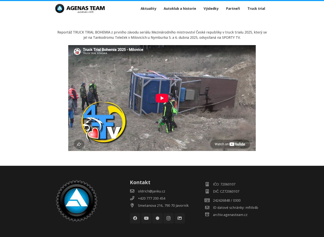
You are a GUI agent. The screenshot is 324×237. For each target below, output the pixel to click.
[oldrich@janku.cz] (134, 191)
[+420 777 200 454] (134, 198)
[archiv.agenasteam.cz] (209, 214)
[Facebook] (135, 218)
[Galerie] (180, 218)
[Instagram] (168, 218)
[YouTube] (146, 218)
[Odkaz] (80, 8)
